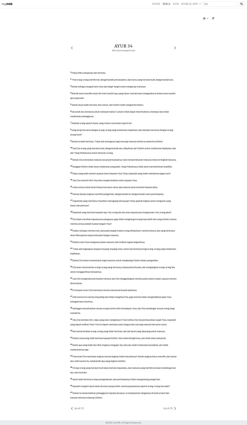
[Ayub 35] (175, 47)
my (7, 4)
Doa (176, 4)
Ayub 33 (79, 408)
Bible (167, 4)
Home (156, 4)
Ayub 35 (168, 408)
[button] (205, 18)
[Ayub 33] (72, 47)
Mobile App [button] (190, 4)
